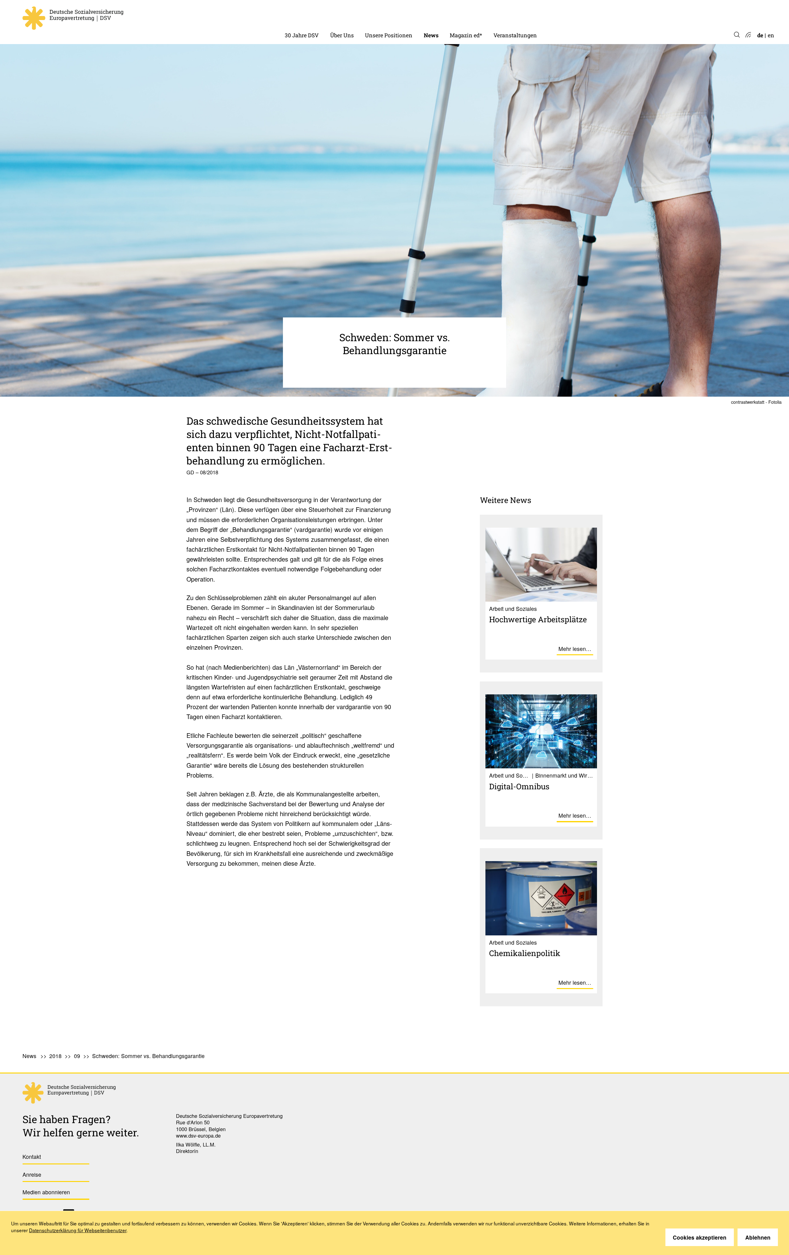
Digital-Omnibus (519, 786)
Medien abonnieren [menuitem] (46, 1192)
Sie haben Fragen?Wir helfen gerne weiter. (80, 1125)
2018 (55, 1056)
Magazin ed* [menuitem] (466, 35)
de (760, 35)
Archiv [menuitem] (458, 15)
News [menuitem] (431, 35)
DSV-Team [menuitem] (344, 15)
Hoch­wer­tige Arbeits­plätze (538, 619)
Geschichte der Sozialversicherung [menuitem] (329, 15)
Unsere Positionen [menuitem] (388, 35)
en (771, 35)
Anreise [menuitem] (31, 1174)
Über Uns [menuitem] (342, 35)
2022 (430, 15)
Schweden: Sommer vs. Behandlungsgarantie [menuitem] (148, 1056)
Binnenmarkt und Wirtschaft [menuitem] (402, 15)
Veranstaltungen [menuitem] (515, 35)
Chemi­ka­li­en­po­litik (524, 953)
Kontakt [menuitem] (31, 1156)
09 (77, 1056)
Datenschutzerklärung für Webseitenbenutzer (77, 1230)
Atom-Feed (747, 35)
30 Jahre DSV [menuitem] (302, 35)
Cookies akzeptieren (699, 1237)
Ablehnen (758, 1237)
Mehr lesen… (574, 648)
